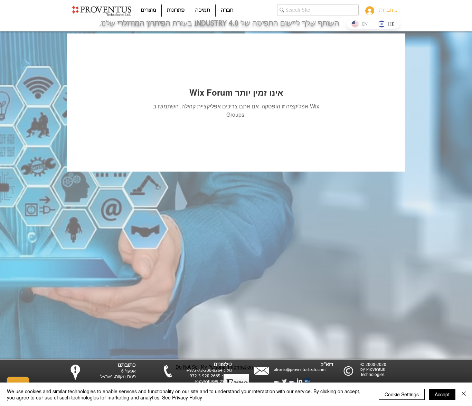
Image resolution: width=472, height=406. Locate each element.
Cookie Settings (402, 394)
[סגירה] (464, 394)
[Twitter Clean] (284, 381)
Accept (442, 394)
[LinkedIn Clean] (299, 381)
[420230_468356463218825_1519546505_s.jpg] (307, 381)
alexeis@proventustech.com (299, 370)
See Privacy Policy (182, 397)
